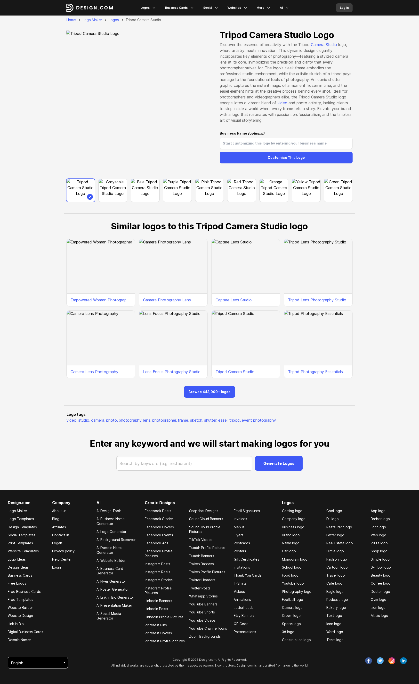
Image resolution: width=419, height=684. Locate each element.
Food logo (290, 575)
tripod (235, 420)
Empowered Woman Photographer (101, 300)
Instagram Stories (159, 580)
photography (130, 420)
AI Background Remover (116, 540)
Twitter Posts (199, 588)
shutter (210, 420)
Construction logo (296, 640)
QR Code (241, 624)
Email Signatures (247, 511)
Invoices (240, 519)
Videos (239, 591)
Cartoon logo (337, 567)
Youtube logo (293, 583)
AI (281, 7)
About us (59, 511)
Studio (331, 44)
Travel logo (335, 575)
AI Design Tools (109, 511)
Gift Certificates (246, 559)
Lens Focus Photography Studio (172, 371)
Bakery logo (336, 607)
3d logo (288, 632)
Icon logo (333, 624)
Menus (239, 527)
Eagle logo (335, 591)
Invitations (242, 567)
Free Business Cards (24, 591)
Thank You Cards (247, 575)
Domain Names (20, 640)
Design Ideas (18, 567)
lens (147, 420)
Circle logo (335, 551)
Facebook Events (159, 535)
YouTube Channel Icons (208, 628)
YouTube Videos (202, 620)
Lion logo (378, 607)
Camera (317, 44)
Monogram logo (294, 559)
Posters (240, 551)
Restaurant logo (339, 527)
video (282, 102)
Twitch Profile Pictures (207, 572)
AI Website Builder (111, 560)
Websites (234, 7)
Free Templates (20, 599)
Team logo (335, 640)
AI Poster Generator (113, 589)
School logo (291, 567)
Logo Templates (21, 519)
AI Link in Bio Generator (115, 597)
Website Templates (23, 551)
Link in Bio (16, 624)
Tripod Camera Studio (235, 371)
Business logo (293, 527)
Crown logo (291, 615)
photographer (164, 420)
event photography (259, 420)
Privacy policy (63, 551)
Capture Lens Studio (234, 300)
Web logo (378, 535)
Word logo (334, 632)
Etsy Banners (244, 615)
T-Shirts (240, 583)
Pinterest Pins (156, 625)
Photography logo (296, 591)
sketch (196, 420)
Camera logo (292, 607)
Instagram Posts (157, 564)
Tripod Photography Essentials (315, 371)
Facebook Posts (158, 511)
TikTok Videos (200, 540)
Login (56, 567)
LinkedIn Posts (156, 609)
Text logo (334, 615)
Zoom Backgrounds (205, 636)
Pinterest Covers (158, 633)
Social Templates (21, 535)
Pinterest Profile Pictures (165, 641)
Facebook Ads (156, 543)
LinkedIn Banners (158, 601)
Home (71, 20)
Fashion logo (336, 559)
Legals (57, 543)
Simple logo (380, 559)
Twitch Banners (201, 564)
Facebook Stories (159, 519)
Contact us (61, 535)
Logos (145, 7)
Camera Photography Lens (167, 300)
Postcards (242, 543)
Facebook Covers (159, 527)
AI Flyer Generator (111, 581)
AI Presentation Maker (114, 605)
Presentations (245, 632)
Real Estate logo (339, 543)
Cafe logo (334, 583)
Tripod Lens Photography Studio (317, 300)
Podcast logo (337, 599)
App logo (378, 511)
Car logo (289, 551)
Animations (242, 599)
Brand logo (291, 535)
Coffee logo (380, 583)
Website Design (20, 615)
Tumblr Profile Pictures (207, 548)
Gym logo (378, 599)
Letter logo (335, 535)
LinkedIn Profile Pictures (164, 617)
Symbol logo (381, 567)
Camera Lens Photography (94, 371)
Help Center (62, 559)
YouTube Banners (203, 604)
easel (223, 420)
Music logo (379, 615)
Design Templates (22, 527)
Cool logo (334, 511)
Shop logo (379, 551)
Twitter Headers (202, 580)
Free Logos (17, 583)
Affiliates (59, 527)
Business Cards (176, 7)
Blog (55, 519)
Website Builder (20, 607)
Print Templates (20, 543)
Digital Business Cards (25, 632)
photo (112, 420)
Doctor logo (380, 591)
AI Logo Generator (111, 532)
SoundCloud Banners (206, 519)
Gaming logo (292, 511)
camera (98, 420)
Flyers (238, 535)
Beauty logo (380, 575)
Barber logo (380, 519)
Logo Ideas (17, 559)
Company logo (294, 519)
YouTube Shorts (202, 612)
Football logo (292, 599)
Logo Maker (92, 20)
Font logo (378, 527)
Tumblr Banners (201, 556)
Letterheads (243, 607)
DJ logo (332, 519)
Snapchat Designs (203, 511)
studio (84, 420)
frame (183, 420)
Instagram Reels (157, 572)
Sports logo (291, 624)
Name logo (290, 543)
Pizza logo (379, 543)
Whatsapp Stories (203, 596)
